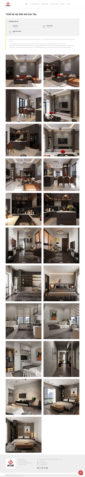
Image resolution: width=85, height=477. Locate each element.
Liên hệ (68, 4)
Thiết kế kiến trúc (22, 459)
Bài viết (62, 4)
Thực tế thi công (54, 4)
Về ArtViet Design (35, 4)
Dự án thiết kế (45, 4)
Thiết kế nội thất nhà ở (23, 461)
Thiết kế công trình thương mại (25, 462)
